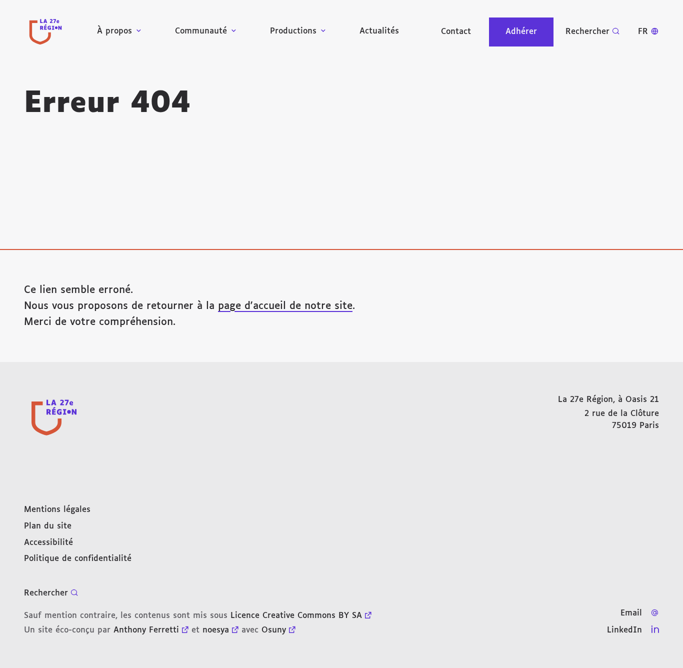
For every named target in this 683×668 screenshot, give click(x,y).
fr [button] (643, 32)
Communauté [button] (201, 31)
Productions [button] (293, 31)
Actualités (379, 31)
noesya (215, 630)
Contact (456, 32)
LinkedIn (624, 630)
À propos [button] (114, 31)
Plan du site (48, 526)
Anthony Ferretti (146, 630)
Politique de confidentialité (78, 558)
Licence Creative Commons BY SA (296, 616)
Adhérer (521, 32)
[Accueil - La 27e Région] (45, 31)
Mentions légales (57, 510)
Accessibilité (48, 542)
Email (631, 613)
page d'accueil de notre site (285, 306)
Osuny (274, 630)
